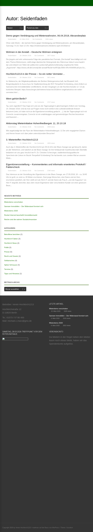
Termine (7, 269)
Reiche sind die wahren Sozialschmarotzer (20, 219)
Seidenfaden (12, 39)
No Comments (37, 39)
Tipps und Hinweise (11, 274)
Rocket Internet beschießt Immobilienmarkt (20, 215)
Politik (6, 247)
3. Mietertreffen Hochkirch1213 (22, 139)
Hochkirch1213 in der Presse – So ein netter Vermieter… (35, 74)
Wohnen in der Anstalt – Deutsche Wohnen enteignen (34, 52)
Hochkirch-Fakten (11, 239)
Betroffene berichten (12, 234)
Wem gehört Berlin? (16, 98)
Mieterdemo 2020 (11, 211)
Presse (7, 252)
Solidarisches (9, 260)
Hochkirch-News (10, 243)
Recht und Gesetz (11, 256)
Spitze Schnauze (10, 265)
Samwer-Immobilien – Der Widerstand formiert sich (23, 206)
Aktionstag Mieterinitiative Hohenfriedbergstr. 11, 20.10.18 (36, 123)
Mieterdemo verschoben (13, 202)
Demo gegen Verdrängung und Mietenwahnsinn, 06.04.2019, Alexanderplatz (46, 35)
